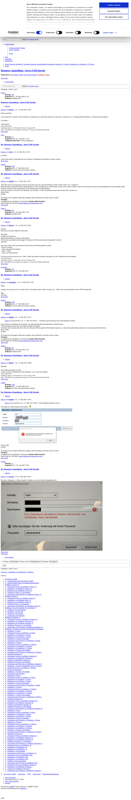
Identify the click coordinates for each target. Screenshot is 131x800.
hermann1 (4, 267)
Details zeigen (108, 32)
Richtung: (45, 561)
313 (13, 269)
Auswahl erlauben (113, 11)
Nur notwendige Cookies (114, 17)
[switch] (59, 32)
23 (12, 137)
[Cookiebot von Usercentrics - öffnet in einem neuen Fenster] (13, 32)
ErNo (2, 135)
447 (13, 95)
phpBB (11, 786)
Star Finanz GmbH (17, 75)
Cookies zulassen (114, 5)
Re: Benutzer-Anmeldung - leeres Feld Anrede (20, 144)
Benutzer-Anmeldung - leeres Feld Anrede (23, 70)
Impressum (21, 774)
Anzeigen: (6, 561)
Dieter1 (3, 93)
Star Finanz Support (30, 75)
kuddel (3, 164)
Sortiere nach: (24, 561)
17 (12, 463)
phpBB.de (23, 788)
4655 (13, 166)
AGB (29, 774)
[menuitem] (17, 48)
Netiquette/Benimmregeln (50, 774)
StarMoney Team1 (44, 75)
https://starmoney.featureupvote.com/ (31, 203)
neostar (3, 461)
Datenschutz (37, 774)
